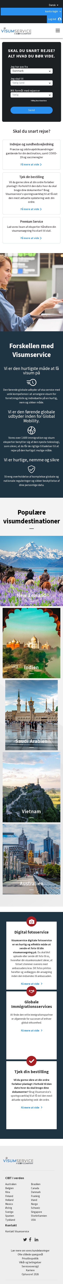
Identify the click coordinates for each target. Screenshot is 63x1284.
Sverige (9, 1212)
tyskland (10, 1220)
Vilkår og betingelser (30, 1262)
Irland (34, 1200)
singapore (36, 1212)
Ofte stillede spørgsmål (30, 1254)
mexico (9, 1204)
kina (7, 1192)
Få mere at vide (30, 164)
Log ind (52, 19)
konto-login (51, 11)
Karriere (30, 1270)
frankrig (35, 1196)
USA (33, 1220)
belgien (9, 1188)
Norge (34, 1204)
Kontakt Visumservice (17, 1231)
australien (10, 1184)
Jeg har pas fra (19, 66)
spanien (9, 1216)
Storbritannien (39, 1216)
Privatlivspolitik (30, 1258)
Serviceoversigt (30, 1266)
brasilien (35, 1184)
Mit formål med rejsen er (25, 90)
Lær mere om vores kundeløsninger (30, 1251)
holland (9, 1200)
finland (9, 1196)
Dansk (52, 5)
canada (35, 1188)
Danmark (36, 1192)
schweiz (35, 1208)
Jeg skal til (16, 78)
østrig (8, 1208)
